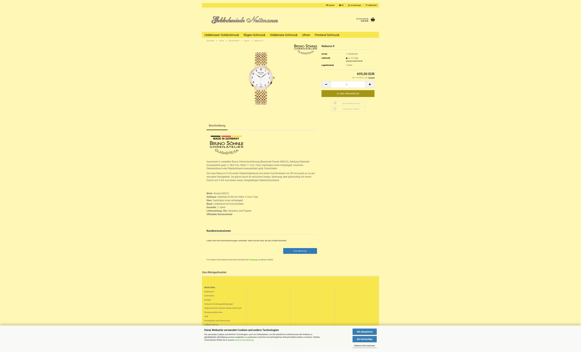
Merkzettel (372, 5)
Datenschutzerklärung (244, 340)
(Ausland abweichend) (354, 61)
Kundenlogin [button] (355, 5)
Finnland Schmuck (327, 35)
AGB (206, 316)
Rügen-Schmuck (254, 35)
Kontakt (207, 300)
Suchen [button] (331, 5)
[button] (341, 5)
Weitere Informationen (364, 345)
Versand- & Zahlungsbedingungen (218, 304)
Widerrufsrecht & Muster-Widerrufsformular (223, 308)
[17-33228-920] (262, 78)
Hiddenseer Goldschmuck (222, 35)
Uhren (306, 35)
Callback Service (211, 325)
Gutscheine (209, 296)
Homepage (253, 260)
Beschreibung (217, 125)
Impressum (209, 291)
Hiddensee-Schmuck (284, 35)
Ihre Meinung (300, 251)
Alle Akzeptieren (365, 332)
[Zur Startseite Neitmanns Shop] (246, 20)
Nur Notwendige (365, 339)
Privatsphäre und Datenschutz (217, 320)
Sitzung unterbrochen (213, 312)
